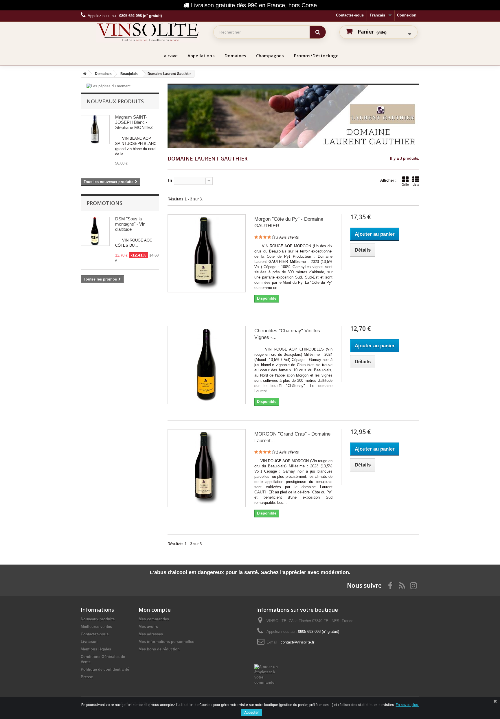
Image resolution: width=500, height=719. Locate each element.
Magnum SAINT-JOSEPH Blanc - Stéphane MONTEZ (134, 122)
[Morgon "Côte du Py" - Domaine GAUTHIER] (206, 253)
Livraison (89, 641)
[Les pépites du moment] (108, 86)
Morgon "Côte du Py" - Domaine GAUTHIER (288, 222)
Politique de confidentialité (105, 669)
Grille (405, 184)
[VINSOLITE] (148, 32)
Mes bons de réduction (159, 649)
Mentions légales (96, 649)
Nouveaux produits (115, 101)
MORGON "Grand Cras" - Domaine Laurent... (292, 437)
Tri (170, 180)
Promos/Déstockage (316, 55)
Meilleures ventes (96, 626)
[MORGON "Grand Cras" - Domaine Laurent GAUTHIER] (206, 468)
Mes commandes (154, 619)
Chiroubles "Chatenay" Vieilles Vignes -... (287, 334)
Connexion (406, 15)
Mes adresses (151, 634)
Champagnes (270, 55)
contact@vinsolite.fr (297, 642)
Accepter (251, 713)
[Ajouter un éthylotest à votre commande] (269, 667)
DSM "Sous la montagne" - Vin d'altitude (130, 224)
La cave (169, 55)
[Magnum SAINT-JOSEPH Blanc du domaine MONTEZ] (95, 129)
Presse (87, 677)
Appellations (201, 55)
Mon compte (155, 609)
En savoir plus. (407, 705)
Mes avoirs (148, 626)
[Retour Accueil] (84, 73)
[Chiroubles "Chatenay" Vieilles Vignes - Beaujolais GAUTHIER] (206, 365)
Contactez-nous (350, 15)
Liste (416, 184)
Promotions (104, 203)
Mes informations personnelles (166, 641)
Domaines (235, 55)
